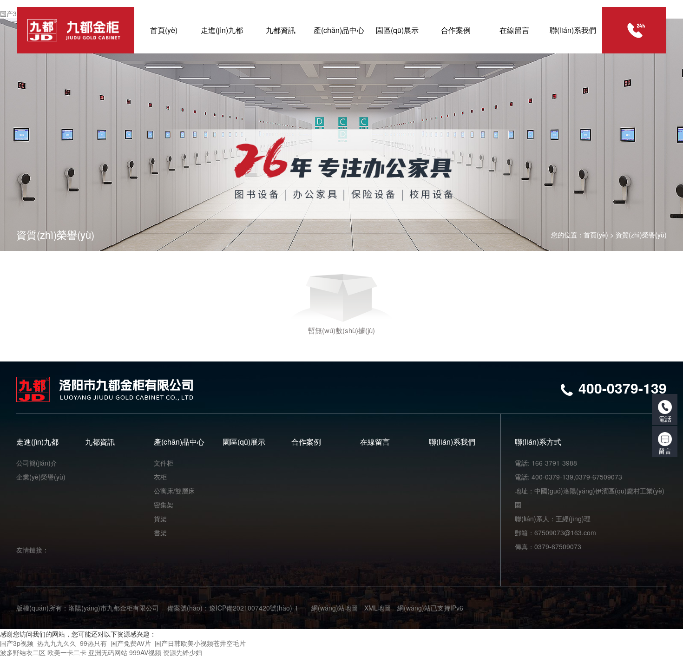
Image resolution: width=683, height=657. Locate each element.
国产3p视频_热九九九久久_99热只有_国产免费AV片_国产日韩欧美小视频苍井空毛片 (123, 643)
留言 (664, 450)
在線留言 (375, 441)
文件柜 (163, 462)
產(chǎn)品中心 (179, 441)
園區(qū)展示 (244, 441)
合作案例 (306, 441)
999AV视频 (145, 652)
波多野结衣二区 (23, 652)
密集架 (163, 504)
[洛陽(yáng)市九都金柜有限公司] (73, 30)
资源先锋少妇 (182, 652)
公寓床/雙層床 (174, 490)
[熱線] (636, 30)
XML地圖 (377, 607)
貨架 (160, 518)
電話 (664, 418)
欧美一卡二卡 (66, 652)
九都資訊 (100, 441)
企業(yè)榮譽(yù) (41, 476)
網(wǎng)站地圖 (334, 607)
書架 (160, 532)
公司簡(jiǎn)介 (36, 462)
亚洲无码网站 (107, 652)
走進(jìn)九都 (37, 441)
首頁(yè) (596, 234)
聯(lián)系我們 (452, 441)
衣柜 (160, 476)
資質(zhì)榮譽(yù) (641, 234)
